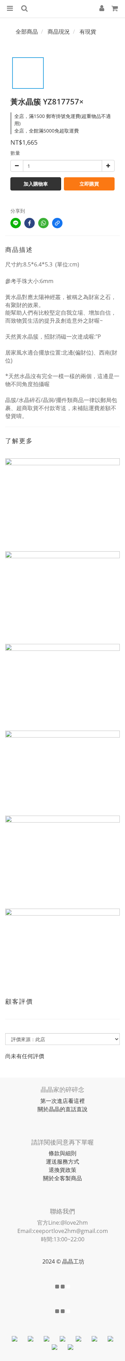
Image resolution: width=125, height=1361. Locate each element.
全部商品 (27, 31)
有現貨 (88, 31)
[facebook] (29, 223)
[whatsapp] (43, 223)
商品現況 (59, 31)
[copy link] (57, 223)
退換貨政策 (62, 1170)
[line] (15, 223)
